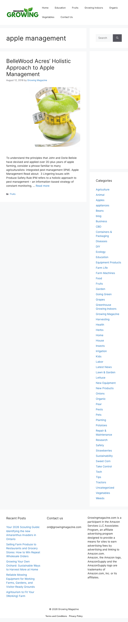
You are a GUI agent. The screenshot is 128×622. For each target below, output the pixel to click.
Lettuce (100, 377)
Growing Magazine (107, 314)
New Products (105, 388)
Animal (100, 194)
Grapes (100, 299)
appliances (102, 205)
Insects (100, 345)
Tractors (101, 482)
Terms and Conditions (56, 616)
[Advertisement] (109, 112)
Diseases (101, 241)
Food (99, 278)
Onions (100, 393)
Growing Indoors (94, 7)
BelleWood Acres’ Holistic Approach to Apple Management (38, 67)
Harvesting (102, 319)
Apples (100, 200)
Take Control (104, 466)
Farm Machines (105, 273)
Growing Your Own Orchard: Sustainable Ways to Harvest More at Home (23, 565)
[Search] (117, 38)
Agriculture (102, 189)
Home (45, 7)
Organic (113, 7)
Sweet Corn (103, 461)
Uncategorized (105, 487)
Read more (42, 185)
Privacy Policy (76, 616)
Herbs (99, 329)
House (100, 340)
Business (101, 221)
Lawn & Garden (105, 372)
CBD (98, 226)
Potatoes (101, 425)
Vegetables (48, 17)
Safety (100, 445)
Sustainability (104, 455)
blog (98, 216)
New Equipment (106, 382)
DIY (98, 246)
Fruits (75, 7)
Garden (100, 289)
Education (60, 7)
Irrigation (101, 351)
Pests (99, 409)
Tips (98, 477)
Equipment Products (108, 262)
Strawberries (104, 450)
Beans (100, 210)
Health (100, 324)
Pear (99, 404)
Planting (101, 420)
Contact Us (67, 17)
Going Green (104, 294)
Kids (98, 356)
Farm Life (102, 267)
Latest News (104, 367)
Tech (99, 471)
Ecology (101, 251)
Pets (98, 414)
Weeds (100, 498)
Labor (99, 361)
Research (102, 440)
